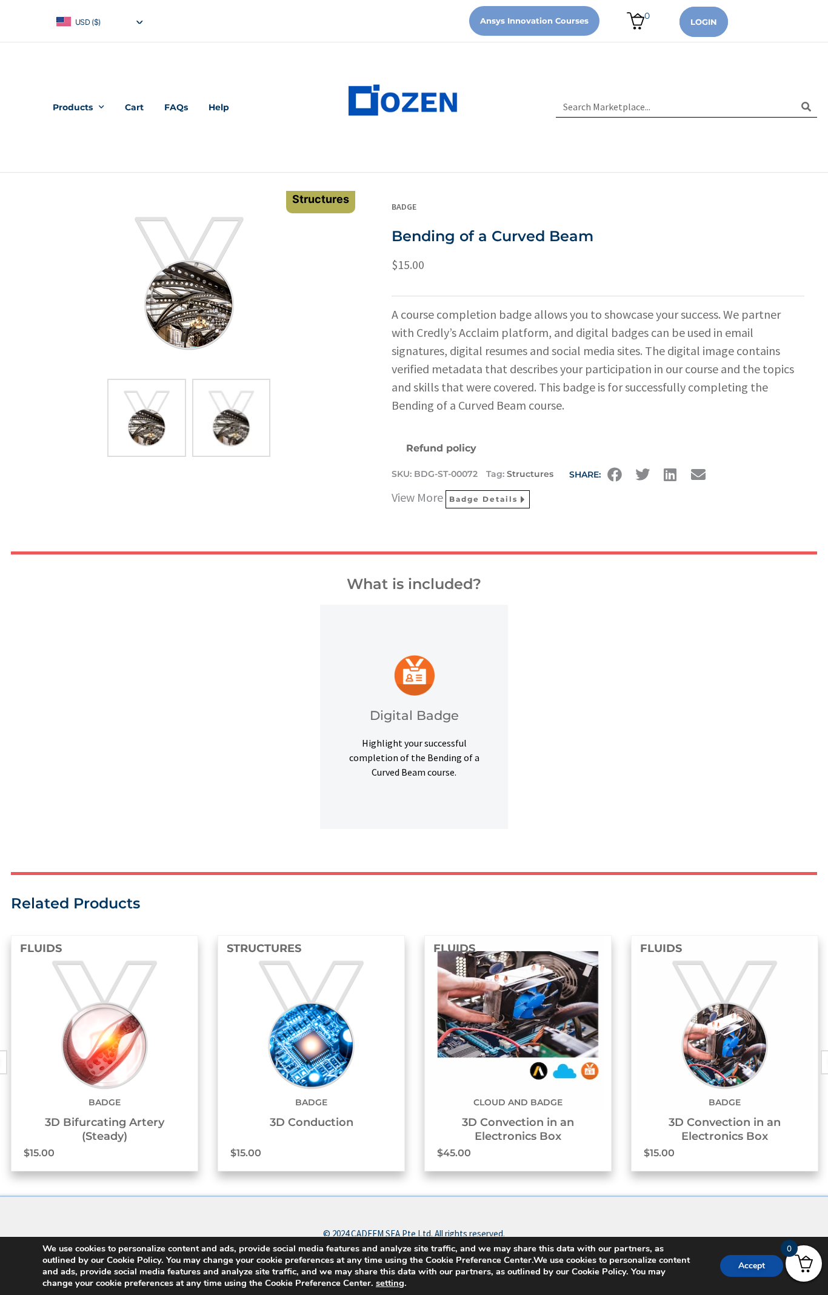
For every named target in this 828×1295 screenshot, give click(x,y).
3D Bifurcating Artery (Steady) (104, 1129)
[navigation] (98, 21)
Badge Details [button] (483, 499)
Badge (404, 206)
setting (390, 1282)
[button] (615, 474)
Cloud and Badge (518, 1102)
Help (219, 107)
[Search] (806, 106)
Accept (751, 1265)
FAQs (176, 107)
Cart (134, 107)
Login (703, 22)
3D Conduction (311, 1122)
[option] (104, 1053)
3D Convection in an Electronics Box (518, 1129)
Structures (530, 473)
